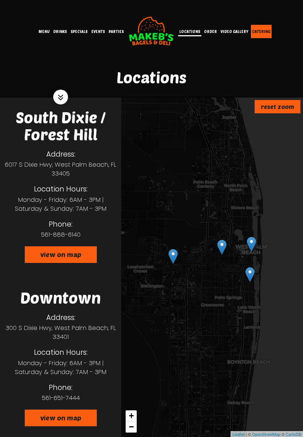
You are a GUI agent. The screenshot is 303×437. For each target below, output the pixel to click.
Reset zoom (277, 106)
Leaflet (238, 434)
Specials (79, 31)
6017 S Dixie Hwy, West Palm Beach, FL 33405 (60, 169)
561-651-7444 (61, 397)
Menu (44, 31)
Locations (189, 31)
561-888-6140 (61, 234)
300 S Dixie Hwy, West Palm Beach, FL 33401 (61, 332)
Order (210, 31)
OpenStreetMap (266, 434)
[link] (151, 31)
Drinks (60, 31)
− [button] (131, 426)
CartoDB (293, 434)
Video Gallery (234, 31)
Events (98, 31)
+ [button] (131, 415)
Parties (116, 31)
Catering (261, 31)
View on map (53, 256)
